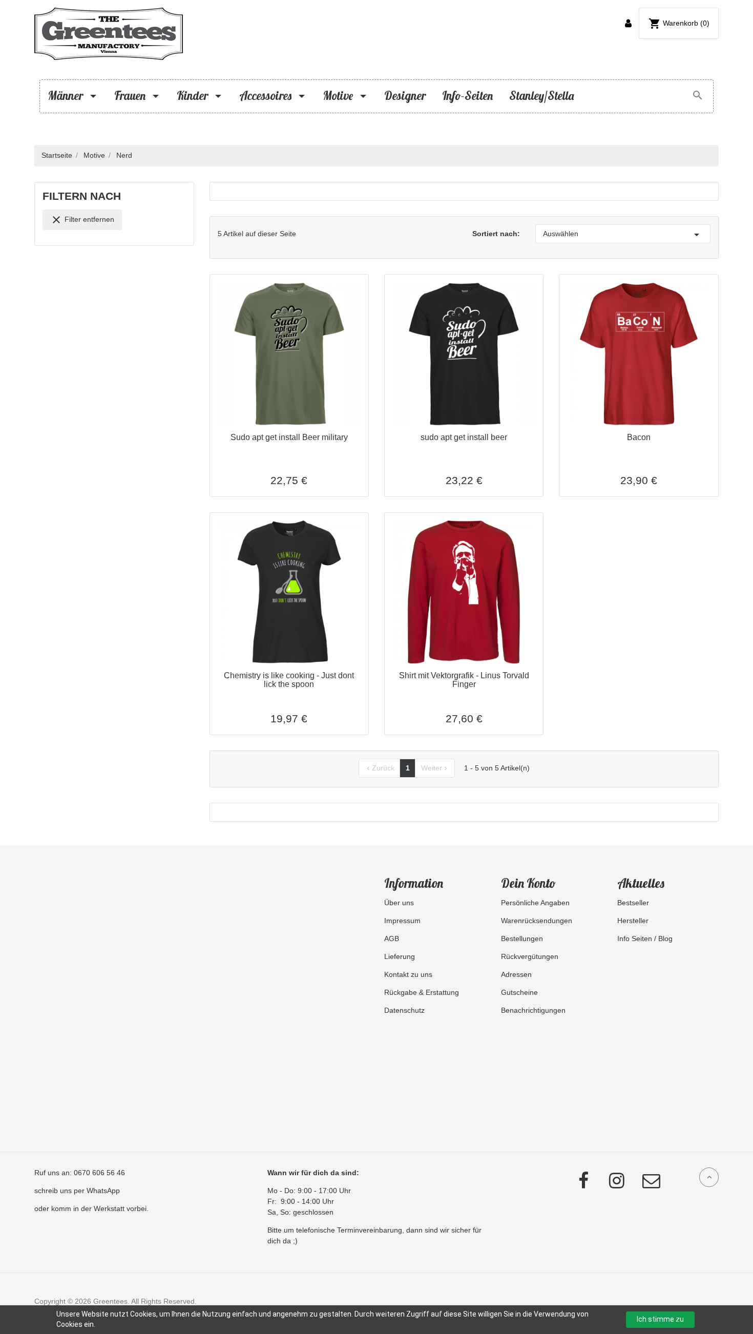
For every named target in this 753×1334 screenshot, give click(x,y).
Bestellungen (522, 938)
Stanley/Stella (541, 96)
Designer (405, 96)
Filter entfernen (82, 220)
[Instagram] (606, 1181)
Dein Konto (528, 883)
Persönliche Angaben (535, 903)
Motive (339, 96)
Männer (67, 96)
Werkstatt (109, 1208)
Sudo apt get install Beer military (289, 437)
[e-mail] (642, 1181)
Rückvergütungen (529, 956)
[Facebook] (571, 1181)
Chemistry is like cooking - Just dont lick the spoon (289, 680)
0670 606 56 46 (99, 1173)
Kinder (194, 96)
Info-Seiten (467, 96)
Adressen (516, 974)
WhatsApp (103, 1190)
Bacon (639, 437)
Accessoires (266, 96)
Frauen (131, 96)
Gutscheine (519, 992)
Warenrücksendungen (536, 920)
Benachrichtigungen (533, 1010)
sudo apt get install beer (464, 437)
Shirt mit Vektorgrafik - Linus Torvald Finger (464, 680)
